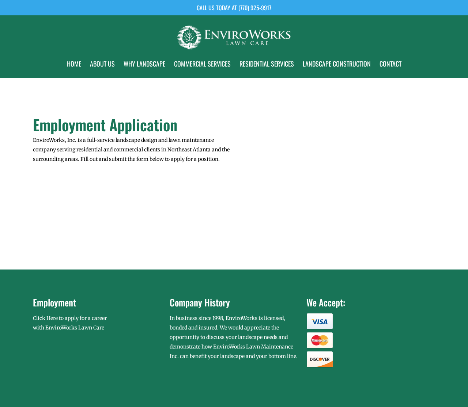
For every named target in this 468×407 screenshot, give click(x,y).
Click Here (45, 318)
